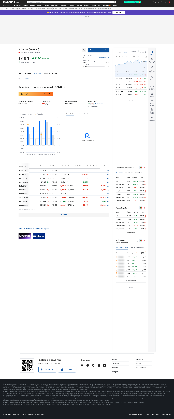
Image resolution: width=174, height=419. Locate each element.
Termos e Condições (135, 414)
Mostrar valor (103, 57)
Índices (125, 52)
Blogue (114, 359)
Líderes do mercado (124, 168)
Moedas (118, 52)
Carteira (115, 367)
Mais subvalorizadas (122, 247)
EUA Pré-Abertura (40, 8)
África (80, 8)
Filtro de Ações (96, 5)
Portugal (23, 8)
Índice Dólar (119, 91)
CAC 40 (118, 81)
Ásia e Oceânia (73, 8)
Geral (21, 73)
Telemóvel (115, 363)
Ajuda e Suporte (141, 367)
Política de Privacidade (152, 414)
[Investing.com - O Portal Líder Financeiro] (11, 2)
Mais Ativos (119, 173)
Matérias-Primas (134, 52)
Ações (6, 8)
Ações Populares (122, 208)
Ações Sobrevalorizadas (104, 8)
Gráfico (28, 73)
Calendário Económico (82, 5)
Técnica (46, 73)
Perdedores (138, 173)
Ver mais (64, 214)
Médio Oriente (63, 8)
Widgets (115, 372)
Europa (55, 8)
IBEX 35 (118, 84)
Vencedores (129, 173)
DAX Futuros (119, 78)
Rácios (21, 78)
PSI (117, 75)
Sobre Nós (139, 359)
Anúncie (138, 363)
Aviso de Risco (166, 414)
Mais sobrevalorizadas (137, 247)
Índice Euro (119, 94)
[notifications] (166, 2)
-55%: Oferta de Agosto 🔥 (132, 2)
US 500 (118, 88)
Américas (49, 8)
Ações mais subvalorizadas (122, 241)
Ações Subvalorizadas (89, 8)
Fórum (54, 73)
